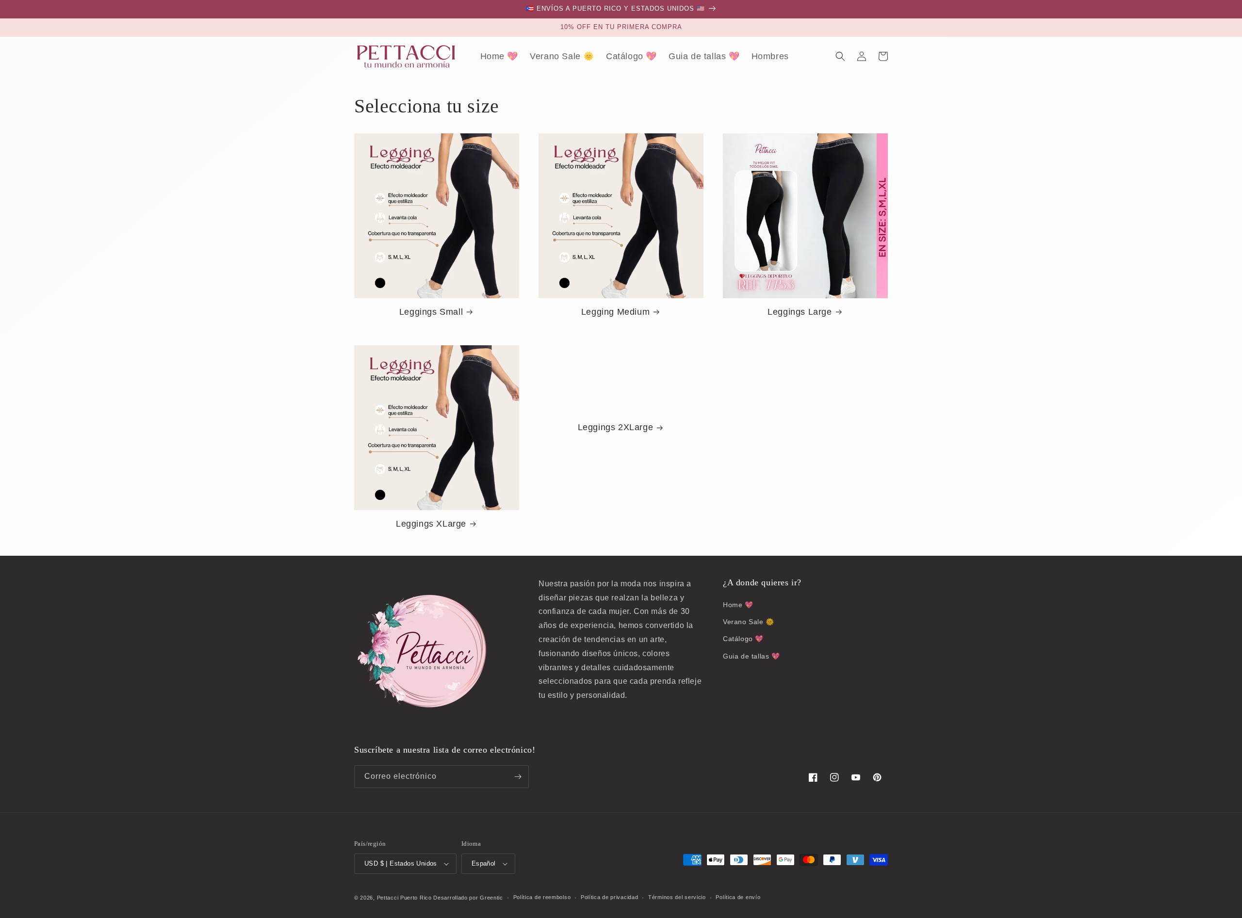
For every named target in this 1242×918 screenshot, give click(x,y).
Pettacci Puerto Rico (404, 898)
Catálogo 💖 (743, 639)
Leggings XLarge (431, 524)
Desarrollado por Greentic (468, 898)
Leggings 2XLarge (616, 427)
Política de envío (738, 897)
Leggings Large (800, 312)
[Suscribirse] (517, 776)
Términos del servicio (677, 897)
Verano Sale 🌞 (748, 622)
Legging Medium (615, 312)
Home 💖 (738, 605)
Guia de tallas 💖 (751, 656)
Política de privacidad (609, 897)
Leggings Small (431, 312)
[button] (840, 56)
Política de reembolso (542, 897)
